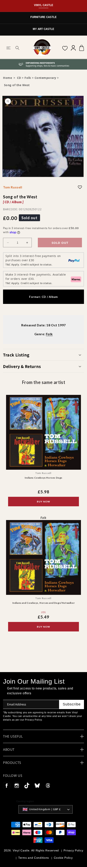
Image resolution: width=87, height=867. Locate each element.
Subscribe (72, 704)
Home (7, 78)
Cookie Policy (63, 857)
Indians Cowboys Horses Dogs (43, 477)
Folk (27, 78)
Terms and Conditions (33, 857)
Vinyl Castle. (21, 850)
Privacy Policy (73, 850)
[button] (8, 47)
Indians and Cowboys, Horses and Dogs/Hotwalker (43, 603)
